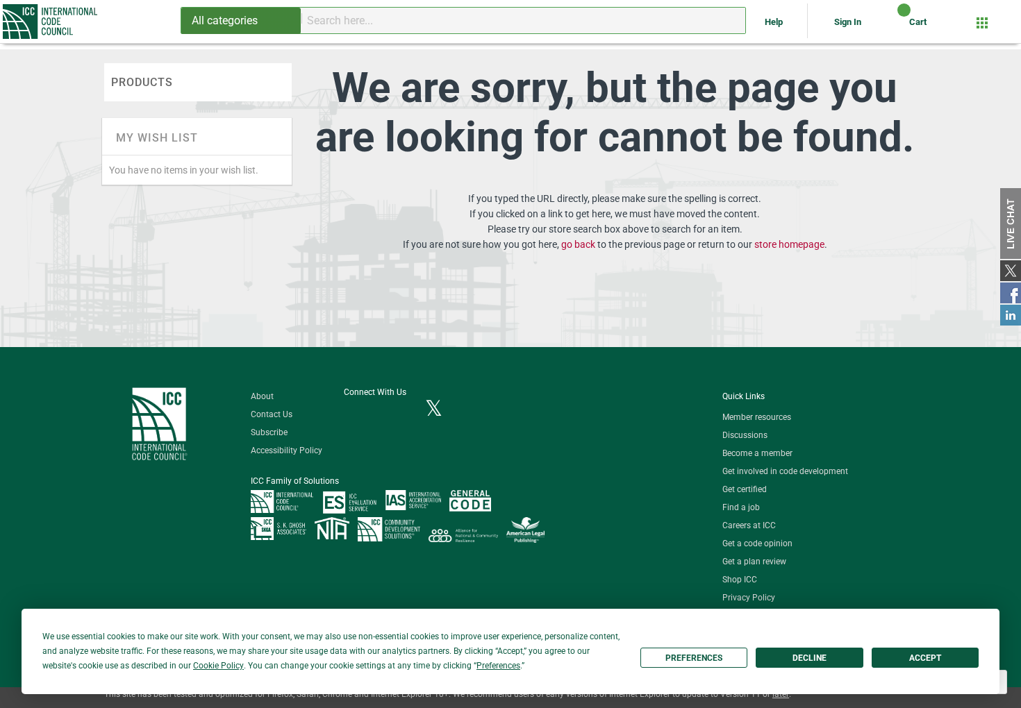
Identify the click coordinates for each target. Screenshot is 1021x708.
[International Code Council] (51, 21)
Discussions (744, 435)
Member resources (756, 417)
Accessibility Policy (286, 450)
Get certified (744, 489)
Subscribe (269, 432)
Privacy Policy (748, 597)
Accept (925, 658)
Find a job (741, 507)
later (780, 694)
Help (775, 22)
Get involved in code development (785, 471)
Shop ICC (739, 579)
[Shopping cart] (892, 27)
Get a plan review (754, 561)
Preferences (693, 658)
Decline (809, 658)
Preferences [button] (498, 666)
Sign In (847, 22)
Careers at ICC (749, 525)
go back (578, 244)
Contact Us (271, 414)
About (262, 396)
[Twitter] (433, 409)
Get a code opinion (757, 543)
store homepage (789, 244)
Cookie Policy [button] (218, 666)
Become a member (757, 453)
